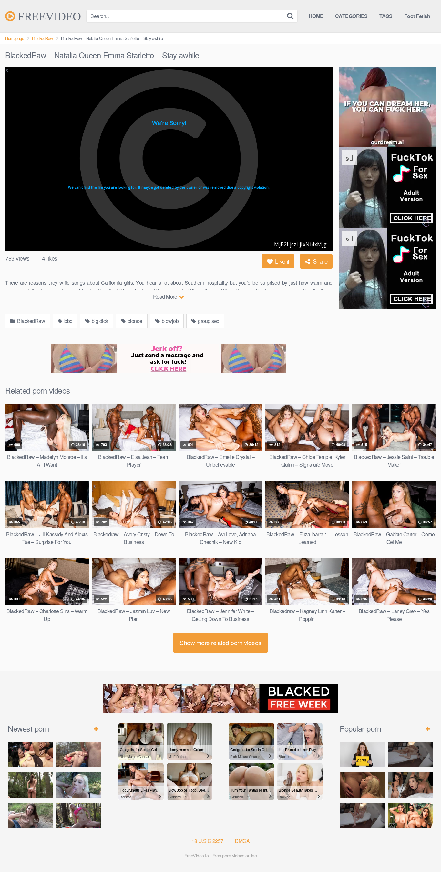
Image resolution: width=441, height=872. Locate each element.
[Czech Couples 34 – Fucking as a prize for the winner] (362, 785)
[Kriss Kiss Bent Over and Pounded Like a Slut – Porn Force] (410, 785)
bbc (67, 320)
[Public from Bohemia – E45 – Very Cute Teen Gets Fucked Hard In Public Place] (30, 754)
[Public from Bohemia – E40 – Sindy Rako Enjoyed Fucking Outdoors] (78, 815)
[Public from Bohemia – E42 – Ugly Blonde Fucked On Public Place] (78, 785)
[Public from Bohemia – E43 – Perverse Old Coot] (30, 785)
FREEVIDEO (48, 16)
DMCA (242, 841)
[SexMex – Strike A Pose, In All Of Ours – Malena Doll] (410, 815)
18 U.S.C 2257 (207, 841)
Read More (165, 296)
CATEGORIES (351, 16)
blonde (134, 320)
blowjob (169, 320)
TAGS (386, 16)
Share (319, 261)
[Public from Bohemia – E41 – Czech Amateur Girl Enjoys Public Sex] (30, 815)
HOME (316, 16)
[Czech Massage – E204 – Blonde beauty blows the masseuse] (362, 815)
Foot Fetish (417, 16)
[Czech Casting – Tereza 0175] (362, 754)
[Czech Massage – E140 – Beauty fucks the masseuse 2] (410, 754)
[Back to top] (423, 851)
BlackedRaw (42, 38)
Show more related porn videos (220, 642)
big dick (99, 320)
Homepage (14, 38)
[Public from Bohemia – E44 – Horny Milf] (78, 754)
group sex (208, 320)
